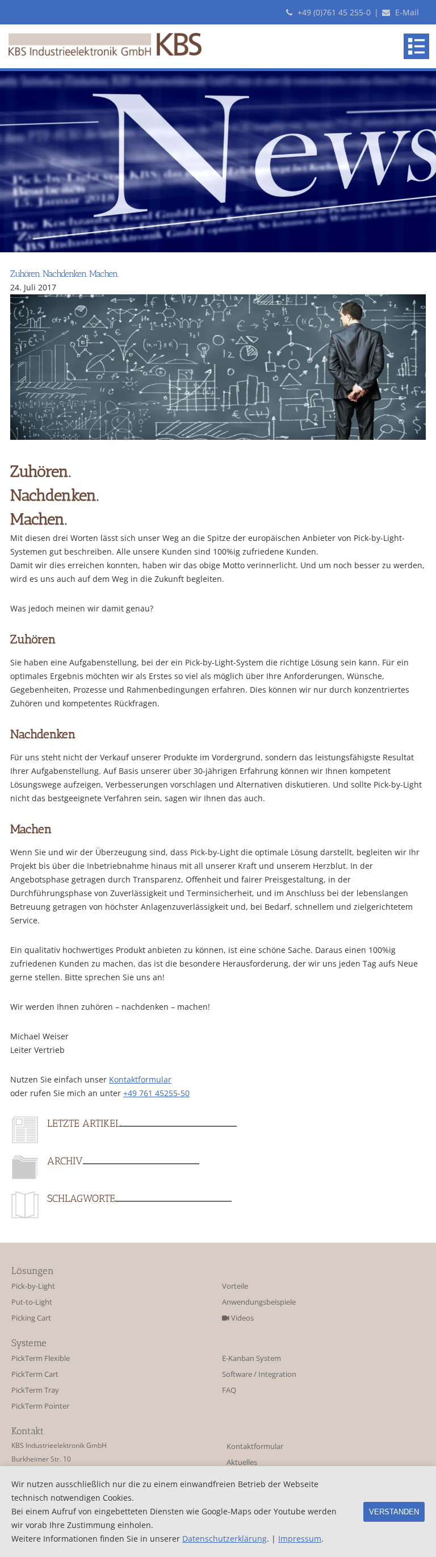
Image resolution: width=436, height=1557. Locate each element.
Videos (241, 1318)
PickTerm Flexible (40, 1358)
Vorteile (235, 1286)
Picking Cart (31, 1318)
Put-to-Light (31, 1302)
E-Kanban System (251, 1358)
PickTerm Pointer (40, 1406)
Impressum (299, 1538)
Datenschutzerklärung (224, 1538)
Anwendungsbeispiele (259, 1302)
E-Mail (406, 12)
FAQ (229, 1390)
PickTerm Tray (35, 1390)
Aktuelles (242, 1462)
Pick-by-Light (33, 1286)
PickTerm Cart (34, 1374)
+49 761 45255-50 (156, 1093)
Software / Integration (259, 1374)
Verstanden (394, 1512)
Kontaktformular (140, 1079)
